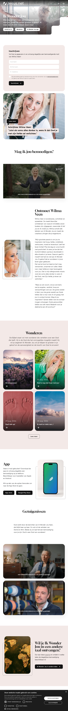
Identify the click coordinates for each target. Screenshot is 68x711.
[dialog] (34, 700)
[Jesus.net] (13, 3)
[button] (23, 709)
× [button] (66, 692)
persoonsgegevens (52, 76)
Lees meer (34, 436)
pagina (47, 655)
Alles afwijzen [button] (53, 702)
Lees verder (29, 699)
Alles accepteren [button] (53, 698)
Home (5, 11)
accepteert (46, 194)
